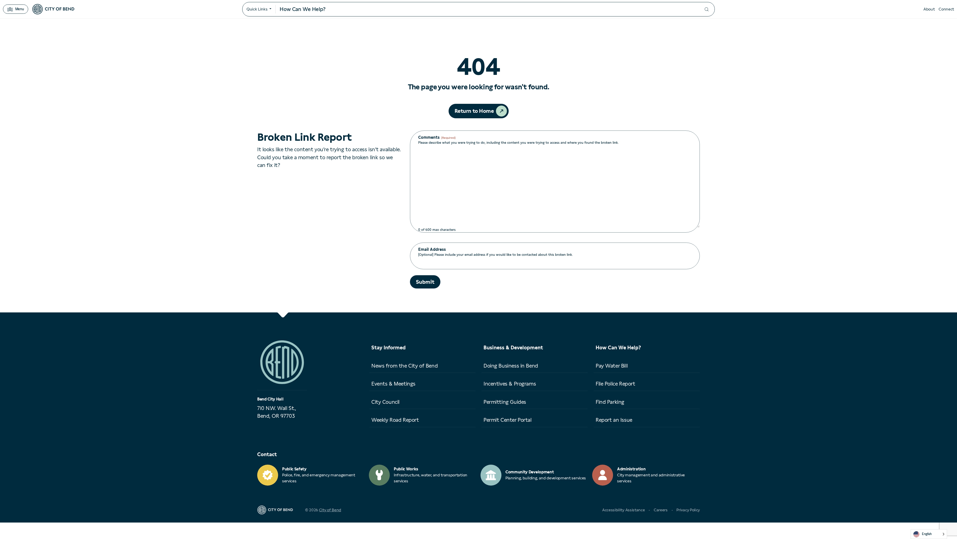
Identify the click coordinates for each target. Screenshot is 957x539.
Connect (946, 9)
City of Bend (330, 510)
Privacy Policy (688, 510)
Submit (425, 282)
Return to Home (474, 111)
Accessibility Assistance (623, 510)
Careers (661, 510)
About (929, 9)
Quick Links (256, 9)
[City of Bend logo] (53, 9)
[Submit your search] (707, 9)
